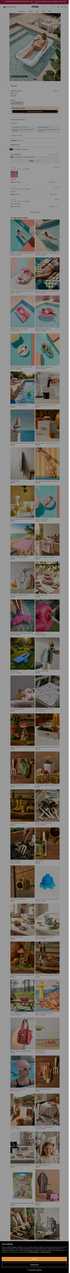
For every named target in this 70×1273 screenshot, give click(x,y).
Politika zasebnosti (45, 1252)
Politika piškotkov (34, 1252)
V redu (34, 1259)
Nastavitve (34, 1265)
